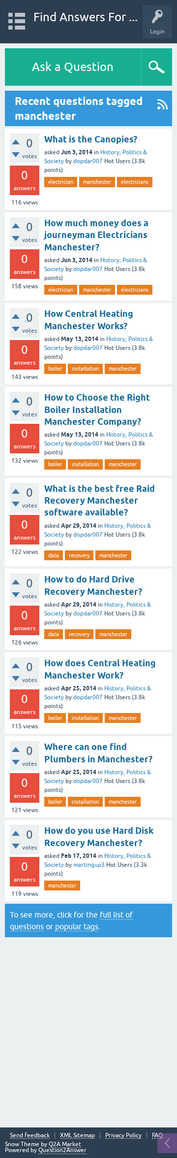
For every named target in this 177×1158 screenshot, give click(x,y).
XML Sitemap (77, 1135)
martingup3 (89, 864)
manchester (97, 182)
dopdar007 (88, 161)
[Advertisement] (88, 1030)
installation (85, 369)
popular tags (76, 926)
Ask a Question (73, 66)
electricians (134, 182)
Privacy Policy (123, 1135)
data (53, 555)
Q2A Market (65, 1144)
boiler (55, 369)
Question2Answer (62, 1150)
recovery (79, 555)
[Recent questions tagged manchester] (162, 108)
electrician (60, 182)
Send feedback (30, 1135)
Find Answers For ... (85, 17)
